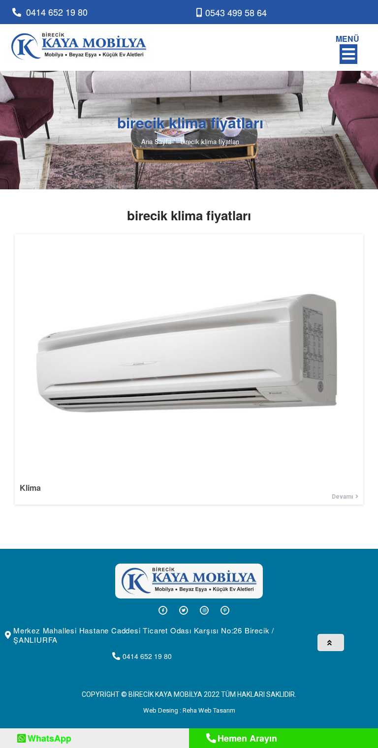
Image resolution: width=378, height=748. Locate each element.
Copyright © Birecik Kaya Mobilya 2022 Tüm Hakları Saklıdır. (189, 694)
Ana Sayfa (156, 141)
